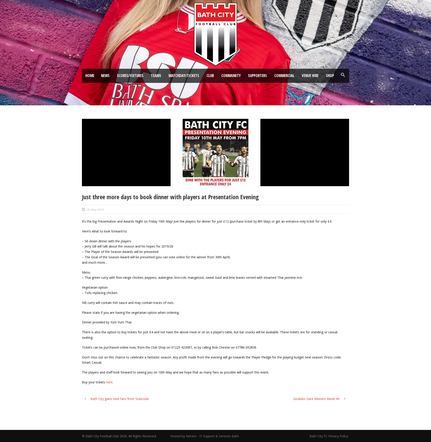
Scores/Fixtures (130, 75)
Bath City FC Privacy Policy (329, 436)
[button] (343, 75)
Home (89, 75)
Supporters (257, 75)
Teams (156, 75)
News (105, 75)
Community (231, 75)
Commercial (284, 75)
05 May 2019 (95, 210)
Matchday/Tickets (184, 75)
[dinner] (215, 152)
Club (210, 75)
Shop (330, 75)
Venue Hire (310, 75)
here (109, 382)
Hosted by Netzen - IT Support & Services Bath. (204, 436)
